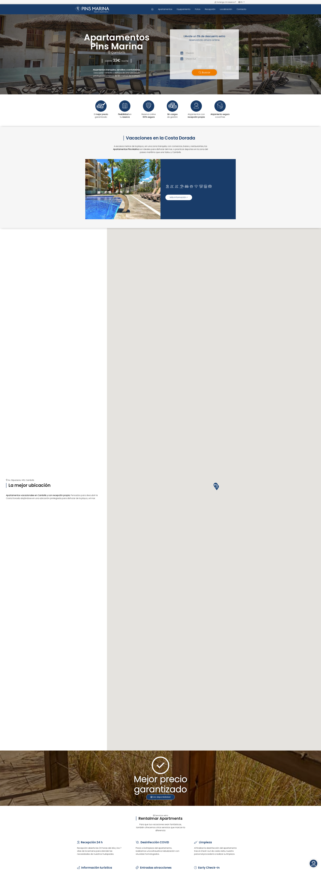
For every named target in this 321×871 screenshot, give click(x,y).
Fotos (197, 9)
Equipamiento (183, 9)
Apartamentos (165, 9)
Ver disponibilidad (161, 797)
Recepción (210, 9)
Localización (226, 9)
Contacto (241, 9)
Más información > (179, 197)
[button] (217, 487)
